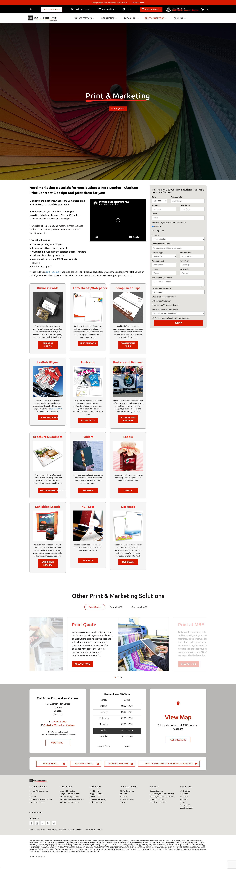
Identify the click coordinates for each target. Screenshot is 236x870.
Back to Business (156, 791)
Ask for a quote (153, 9)
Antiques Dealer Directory (70, 794)
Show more (37, 812)
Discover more (82, 664)
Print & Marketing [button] (154, 18)
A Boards (123, 794)
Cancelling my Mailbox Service (41, 799)
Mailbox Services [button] (83, 18)
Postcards (88, 420)
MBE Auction (66, 786)
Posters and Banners (128, 419)
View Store (57, 743)
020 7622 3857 (53, 272)
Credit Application (157, 799)
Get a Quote (118, 109)
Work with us (185, 791)
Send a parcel (50, 764)
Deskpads (128, 562)
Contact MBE (185, 805)
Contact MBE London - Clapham (59, 725)
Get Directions (178, 740)
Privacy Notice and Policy (57, 829)
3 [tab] (121, 677)
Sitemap (183, 802)
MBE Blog (183, 799)
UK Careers (184, 794)
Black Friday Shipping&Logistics (162, 794)
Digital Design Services (158, 802)
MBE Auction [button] (108, 18)
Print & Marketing (128, 786)
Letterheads (88, 343)
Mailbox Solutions (38, 786)
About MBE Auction (67, 791)
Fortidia (100, 829)
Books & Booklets (127, 799)
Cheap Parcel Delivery (98, 799)
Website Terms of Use (37, 829)
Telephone (159, 231)
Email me (158, 227)
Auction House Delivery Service (72, 799)
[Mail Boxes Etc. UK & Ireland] (42, 18)
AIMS (31, 794)
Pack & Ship (95, 786)
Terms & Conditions (75, 829)
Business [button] (178, 18)
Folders (88, 490)
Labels (128, 490)
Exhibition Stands (48, 563)
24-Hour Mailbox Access (39, 791)
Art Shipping (94, 791)
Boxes (122, 802)
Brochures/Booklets (49, 490)
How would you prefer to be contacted (169, 223)
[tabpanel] (118, 644)
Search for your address (162, 244)
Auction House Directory (69, 802)
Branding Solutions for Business (162, 797)
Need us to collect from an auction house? (168, 764)
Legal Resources (186, 808)
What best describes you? (163, 297)
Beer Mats (124, 797)
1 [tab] (114, 677)
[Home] (31, 9)
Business (154, 786)
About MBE (185, 786)
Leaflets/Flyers (49, 417)
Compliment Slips (128, 344)
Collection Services (97, 802)
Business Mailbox (84, 764)
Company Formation (37, 802)
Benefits (33, 797)
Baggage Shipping (96, 794)
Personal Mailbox (118, 764)
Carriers (93, 797)
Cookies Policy (90, 829)
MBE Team (184, 797)
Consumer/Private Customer (166, 305)
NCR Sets (88, 560)
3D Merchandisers (127, 791)
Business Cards (48, 344)
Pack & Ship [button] (129, 18)
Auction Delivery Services (69, 797)
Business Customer (162, 301)
